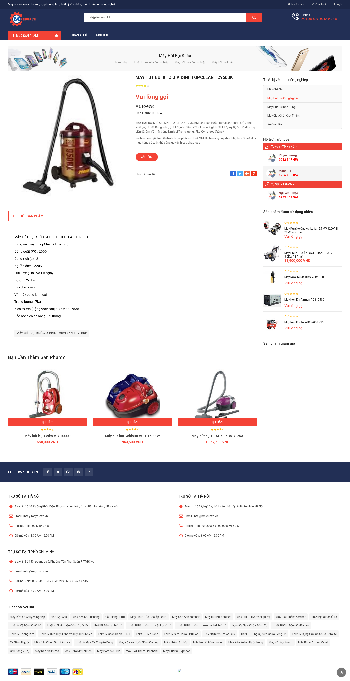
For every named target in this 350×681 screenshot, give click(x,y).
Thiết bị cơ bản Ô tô (324, 617)
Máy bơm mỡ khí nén (78, 651)
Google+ (247, 175)
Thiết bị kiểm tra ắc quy (219, 634)
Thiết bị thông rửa (22, 634)
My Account (298, 4)
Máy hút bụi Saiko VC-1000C (47, 436)
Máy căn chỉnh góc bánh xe (52, 642)
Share (233, 175)
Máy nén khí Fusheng (86, 617)
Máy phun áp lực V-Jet (313, 642)
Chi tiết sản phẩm (28, 216)
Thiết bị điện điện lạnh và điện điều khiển (66, 634)
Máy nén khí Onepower (208, 642)
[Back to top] (341, 672)
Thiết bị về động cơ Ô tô (25, 625)
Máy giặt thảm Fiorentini (142, 651)
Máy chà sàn (275, 89)
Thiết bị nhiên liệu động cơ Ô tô (67, 625)
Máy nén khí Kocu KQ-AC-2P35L (304, 322)
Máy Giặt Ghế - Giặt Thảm (283, 115)
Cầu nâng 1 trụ (115, 617)
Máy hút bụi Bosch (280, 642)
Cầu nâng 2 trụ (19, 651)
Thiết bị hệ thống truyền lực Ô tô (149, 625)
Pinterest (254, 175)
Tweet (240, 175)
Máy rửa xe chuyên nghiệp (27, 617)
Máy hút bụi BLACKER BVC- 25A (217, 436)
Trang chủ (79, 35)
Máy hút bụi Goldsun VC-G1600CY (132, 436)
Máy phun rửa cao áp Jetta (148, 617)
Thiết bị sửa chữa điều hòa (181, 634)
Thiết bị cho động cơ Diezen (291, 625)
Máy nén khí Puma (47, 651)
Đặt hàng (147, 156)
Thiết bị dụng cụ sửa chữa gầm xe (314, 634)
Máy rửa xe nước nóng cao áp (139, 642)
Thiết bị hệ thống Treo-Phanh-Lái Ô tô (201, 625)
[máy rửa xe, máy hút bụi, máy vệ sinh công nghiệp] (24, 18)
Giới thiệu (103, 35)
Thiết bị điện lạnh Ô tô (107, 625)
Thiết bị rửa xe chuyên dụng (94, 642)
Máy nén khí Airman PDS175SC (304, 299)
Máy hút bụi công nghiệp (283, 98)
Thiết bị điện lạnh (147, 634)
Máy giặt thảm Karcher (291, 617)
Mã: (138, 107)
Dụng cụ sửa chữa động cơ (249, 625)
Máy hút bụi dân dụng (281, 107)
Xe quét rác (275, 124)
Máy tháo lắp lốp (176, 642)
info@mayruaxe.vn (31, 516)
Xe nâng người (19, 642)
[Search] (254, 17)
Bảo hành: (143, 113)
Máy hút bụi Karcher (218, 617)
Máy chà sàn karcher (186, 617)
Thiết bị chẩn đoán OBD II (114, 634)
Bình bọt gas (59, 617)
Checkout (320, 4)
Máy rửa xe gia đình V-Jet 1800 (304, 277)
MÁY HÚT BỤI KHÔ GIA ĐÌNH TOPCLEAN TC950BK (51, 333)
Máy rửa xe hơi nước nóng (245, 642)
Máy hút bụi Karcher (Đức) (253, 617)
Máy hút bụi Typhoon (176, 651)
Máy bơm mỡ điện (108, 651)
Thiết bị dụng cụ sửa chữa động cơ (263, 634)
